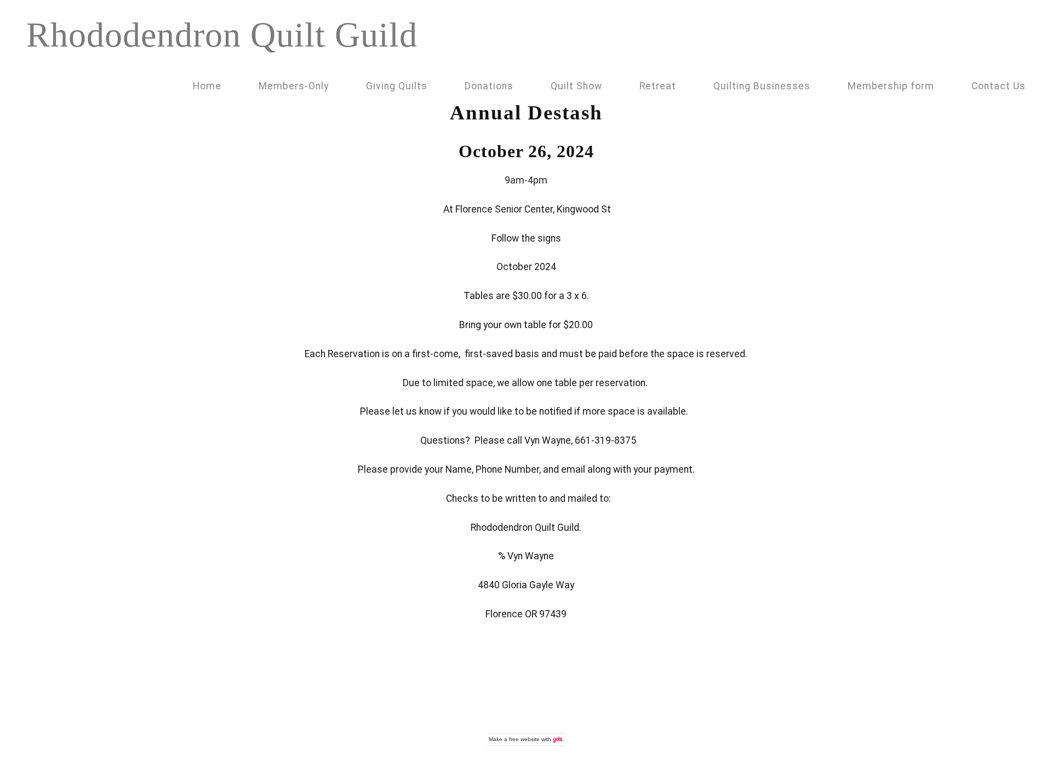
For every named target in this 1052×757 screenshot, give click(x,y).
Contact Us (998, 86)
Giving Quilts (396, 86)
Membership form (891, 86)
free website (524, 739)
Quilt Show (576, 86)
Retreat (657, 86)
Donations (489, 86)
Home (207, 86)
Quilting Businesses (761, 86)
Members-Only (294, 86)
